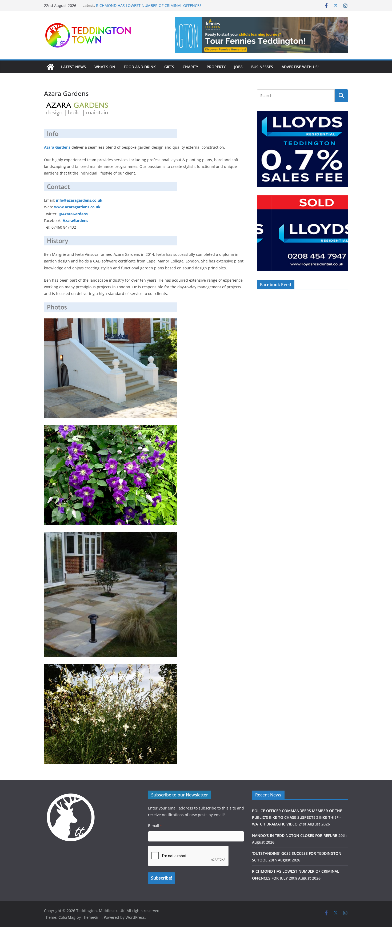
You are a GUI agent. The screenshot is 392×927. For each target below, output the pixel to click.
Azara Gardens (57, 147)
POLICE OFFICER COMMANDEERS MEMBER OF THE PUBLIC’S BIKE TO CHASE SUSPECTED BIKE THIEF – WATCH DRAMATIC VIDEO (297, 817)
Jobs (238, 66)
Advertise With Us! (300, 66)
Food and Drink (140, 66)
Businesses (262, 66)
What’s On (104, 66)
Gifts (169, 66)
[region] (261, 35)
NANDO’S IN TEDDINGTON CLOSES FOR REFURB (294, 835)
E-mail (155, 825)
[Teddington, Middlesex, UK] (50, 66)
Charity (190, 66)
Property (216, 66)
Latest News (73, 66)
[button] (261, 35)
